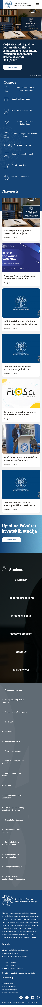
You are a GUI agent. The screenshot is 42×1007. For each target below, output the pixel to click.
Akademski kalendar (13, 690)
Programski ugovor (12, 751)
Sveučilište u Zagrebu (13, 820)
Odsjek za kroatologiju (21, 99)
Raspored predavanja (21, 597)
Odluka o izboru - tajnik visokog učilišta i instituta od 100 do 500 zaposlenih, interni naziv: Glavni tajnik (20, 506)
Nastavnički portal (12, 741)
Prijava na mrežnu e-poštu (15, 712)
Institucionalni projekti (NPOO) (13, 762)
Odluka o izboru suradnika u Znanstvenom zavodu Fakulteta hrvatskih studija (21, 324)
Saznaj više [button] (12, 67)
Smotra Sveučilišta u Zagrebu (12, 831)
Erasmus (21, 651)
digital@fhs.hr (30, 973)
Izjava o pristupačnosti (10, 993)
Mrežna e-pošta (21, 615)
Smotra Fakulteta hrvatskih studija (10, 843)
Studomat (21, 579)
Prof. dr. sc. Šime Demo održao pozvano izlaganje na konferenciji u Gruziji (20, 460)
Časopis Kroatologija (13, 867)
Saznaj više (7, 237)
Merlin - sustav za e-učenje (12, 774)
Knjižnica (8, 731)
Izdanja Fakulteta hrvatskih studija (10, 855)
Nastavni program (21, 633)
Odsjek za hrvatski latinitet (22, 154)
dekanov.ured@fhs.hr (15, 968)
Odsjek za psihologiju (20, 176)
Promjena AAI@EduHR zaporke (13, 701)
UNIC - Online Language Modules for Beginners (13, 808)
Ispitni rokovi (21, 669)
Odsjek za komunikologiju (21, 110)
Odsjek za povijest (19, 165)
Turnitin (7, 785)
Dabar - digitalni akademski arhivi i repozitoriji (14, 877)
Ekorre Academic (18, 1005)
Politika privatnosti (9, 987)
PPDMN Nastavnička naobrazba (12, 796)
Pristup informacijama (9, 990)
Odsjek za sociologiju (22, 145)
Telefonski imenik (8, 984)
